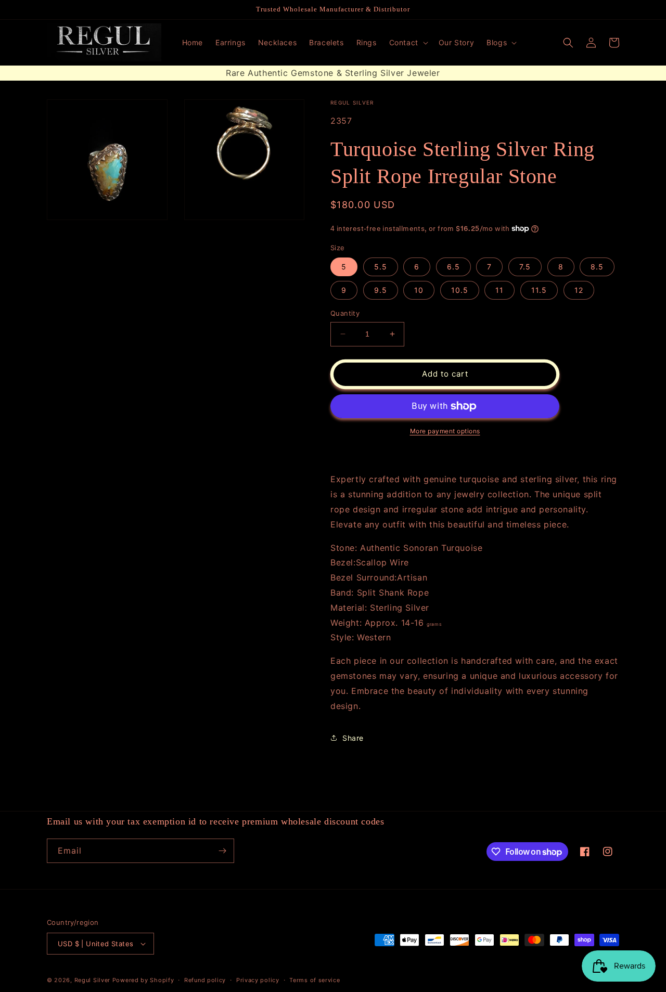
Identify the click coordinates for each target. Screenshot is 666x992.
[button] (407, 43)
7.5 (525, 266)
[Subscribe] (222, 851)
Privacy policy (257, 980)
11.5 (539, 290)
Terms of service (314, 980)
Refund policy (205, 980)
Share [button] (353, 737)
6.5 (453, 266)
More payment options (445, 431)
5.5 (380, 266)
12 (578, 290)
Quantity (345, 313)
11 (499, 290)
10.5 (459, 290)
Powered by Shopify (143, 980)
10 (419, 290)
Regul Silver (92, 980)
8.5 (597, 266)
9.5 (380, 290)
